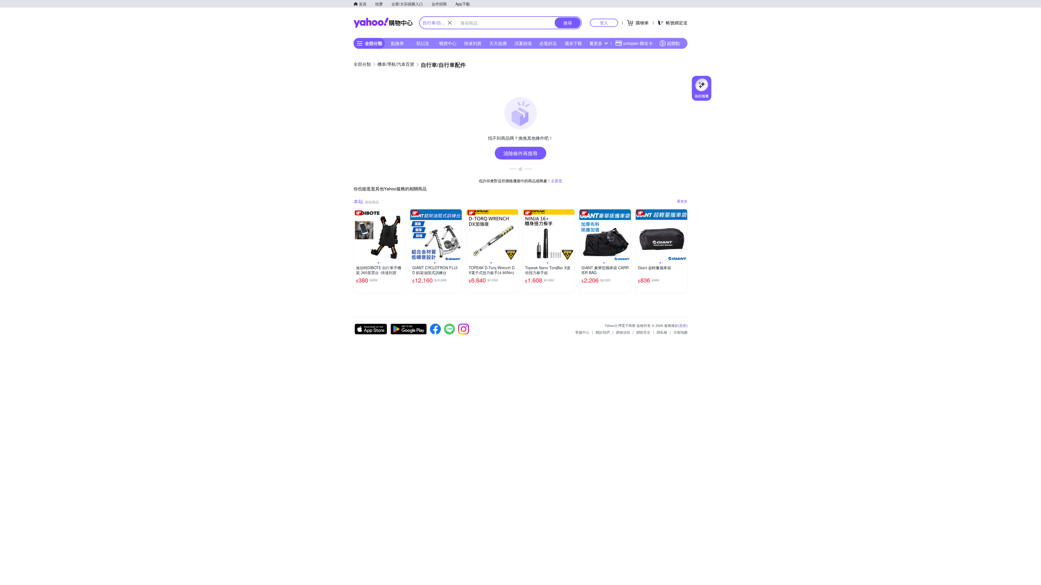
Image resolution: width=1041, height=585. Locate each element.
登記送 (422, 43)
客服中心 (582, 332)
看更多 (595, 43)
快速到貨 (472, 43)
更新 (682, 325)
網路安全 (643, 332)
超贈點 (673, 43)
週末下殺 (573, 43)
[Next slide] (401, 235)
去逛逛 (556, 180)
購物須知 (623, 332)
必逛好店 (548, 43)
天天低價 (498, 43)
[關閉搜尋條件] (449, 23)
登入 (604, 22)
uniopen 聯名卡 (638, 43)
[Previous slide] (357, 235)
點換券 (397, 43)
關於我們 (603, 332)
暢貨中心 (448, 43)
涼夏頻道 (523, 43)
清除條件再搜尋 (520, 153)
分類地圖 (680, 332)
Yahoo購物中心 (383, 22)
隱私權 (662, 332)
